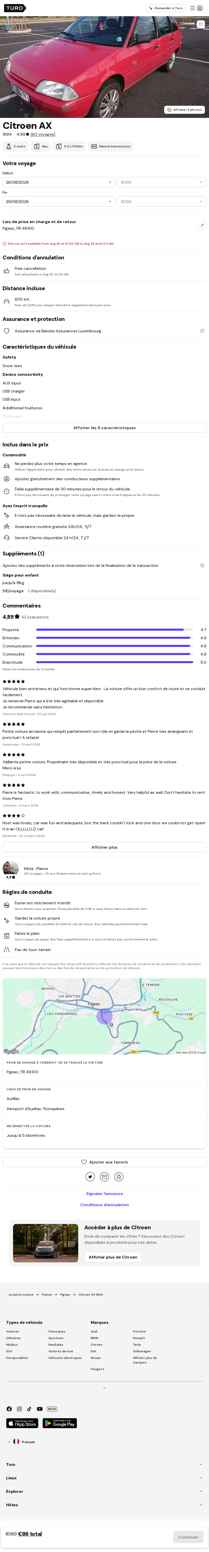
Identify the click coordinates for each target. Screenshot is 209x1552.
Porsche (139, 1331)
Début (8, 173)
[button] (196, 8)
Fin (5, 192)
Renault (139, 1338)
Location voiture (21, 1294)
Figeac (65, 1294)
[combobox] (202, 225)
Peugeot (97, 1369)
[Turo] (15, 8)
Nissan (96, 1358)
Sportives (55, 1338)
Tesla (137, 1344)
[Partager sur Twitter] (90, 1177)
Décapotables (17, 1358)
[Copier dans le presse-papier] (118, 1177)
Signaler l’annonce (104, 1193)
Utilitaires (13, 1338)
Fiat (93, 1351)
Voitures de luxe (60, 1351)
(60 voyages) (43, 134)
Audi (94, 1331)
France (47, 1294)
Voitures (12, 1331)
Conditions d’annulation (104, 1204)
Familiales (55, 1344)
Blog (52, 1408)
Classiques (57, 1331)
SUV (9, 1351)
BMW (94, 1338)
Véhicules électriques (65, 1358)
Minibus (12, 1344)
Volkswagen (142, 1351)
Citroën (96, 1344)
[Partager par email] (104, 1177)
